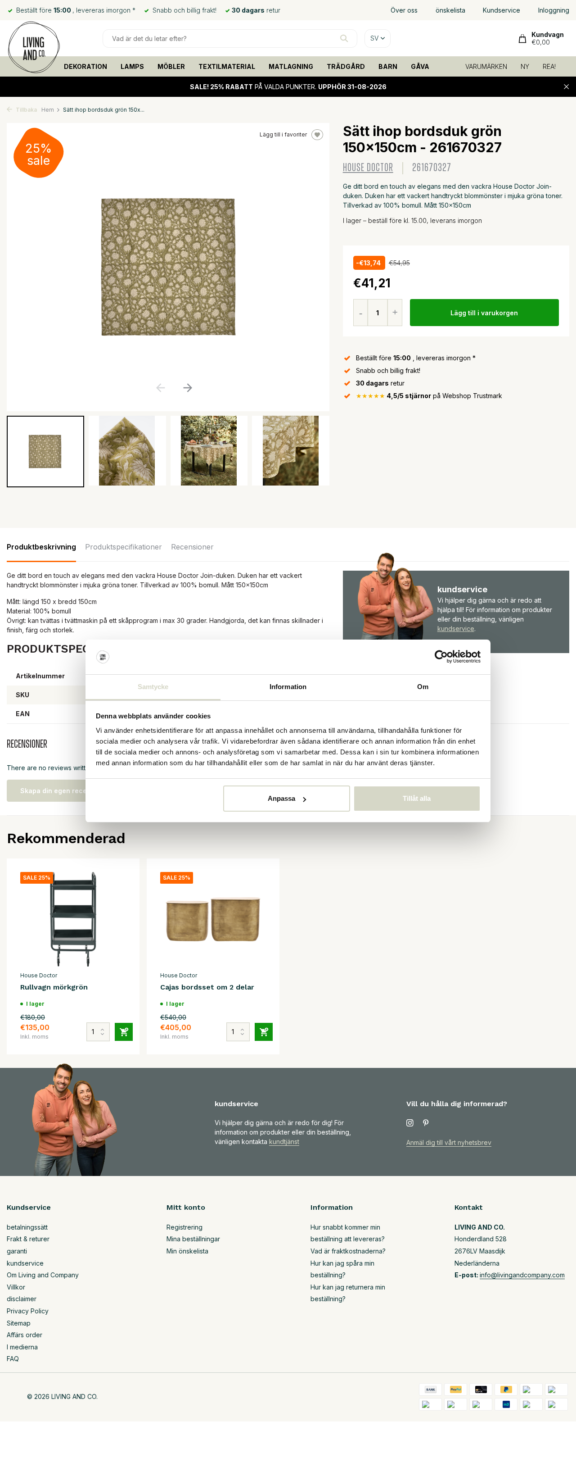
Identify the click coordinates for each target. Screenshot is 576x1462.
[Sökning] (344, 38)
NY (525, 66)
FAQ (13, 1358)
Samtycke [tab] (153, 686)
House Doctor (368, 167)
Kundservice (501, 10)
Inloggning (553, 10)
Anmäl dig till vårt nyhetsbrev (448, 1142)
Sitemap (19, 1323)
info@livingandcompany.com (522, 1275)
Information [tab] (288, 686)
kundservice (455, 628)
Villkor (16, 1287)
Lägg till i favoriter (283, 134)
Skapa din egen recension (62, 791)
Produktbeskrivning (41, 546)
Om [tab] (422, 686)
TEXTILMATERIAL (226, 66)
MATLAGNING (291, 66)
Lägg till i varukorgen (484, 313)
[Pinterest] (426, 1123)
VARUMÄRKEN (486, 66)
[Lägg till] (124, 1032)
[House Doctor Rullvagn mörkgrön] (73, 919)
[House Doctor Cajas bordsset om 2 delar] (213, 919)
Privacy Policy (28, 1311)
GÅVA (420, 66)
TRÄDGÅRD (346, 66)
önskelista (450, 10)
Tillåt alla (417, 798)
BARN (387, 66)
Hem (47, 109)
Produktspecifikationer (123, 546)
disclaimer (21, 1299)
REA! (549, 66)
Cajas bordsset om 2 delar (207, 987)
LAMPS (132, 66)
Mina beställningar (193, 1239)
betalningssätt (27, 1227)
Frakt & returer (28, 1239)
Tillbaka (25, 109)
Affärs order (24, 1335)
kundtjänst (284, 1141)
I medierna (22, 1347)
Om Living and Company (43, 1275)
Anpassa (281, 798)
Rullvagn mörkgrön (54, 987)
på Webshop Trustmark (429, 396)
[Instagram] (410, 1123)
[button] (187, 388)
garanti (17, 1251)
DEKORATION (85, 66)
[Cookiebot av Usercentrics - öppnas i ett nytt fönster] (441, 657)
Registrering (184, 1227)
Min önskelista (187, 1251)
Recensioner (192, 546)
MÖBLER (171, 66)
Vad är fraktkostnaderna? (348, 1251)
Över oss (404, 10)
